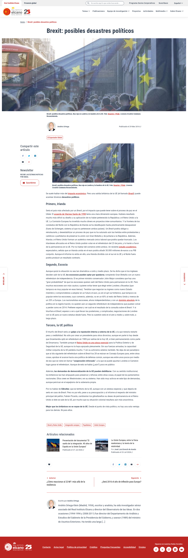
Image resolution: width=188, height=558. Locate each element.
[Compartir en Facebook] (22, 156)
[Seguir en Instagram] (168, 550)
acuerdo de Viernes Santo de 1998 (70, 214)
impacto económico (77, 193)
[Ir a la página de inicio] (19, 10)
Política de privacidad (77, 547)
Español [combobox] (177, 3)
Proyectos (136, 11)
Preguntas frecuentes (110, 547)
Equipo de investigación (117, 11)
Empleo (142, 547)
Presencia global (30, 3)
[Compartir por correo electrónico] (22, 162)
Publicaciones (99, 11)
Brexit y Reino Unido (55, 425)
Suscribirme (31, 183)
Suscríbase (163, 3)
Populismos (87, 425)
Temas (85, 11)
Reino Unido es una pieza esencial (92, 343)
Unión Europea (99, 425)
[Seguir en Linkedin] (175, 550)
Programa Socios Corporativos (142, 3)
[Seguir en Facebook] (156, 550)
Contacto (46, 547)
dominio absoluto (127, 300)
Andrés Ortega (63, 127)
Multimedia (160, 11)
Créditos (93, 547)
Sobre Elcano (175, 11)
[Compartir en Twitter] (29, 156)
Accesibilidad (129, 547)
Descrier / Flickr (114, 114)
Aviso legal (59, 547)
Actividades (148, 11)
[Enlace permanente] (29, 162)
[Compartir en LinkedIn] (35, 156)
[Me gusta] (49, 464)
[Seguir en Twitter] (162, 550)
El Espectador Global (55, 138)
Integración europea (72, 425)
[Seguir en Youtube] (181, 550)
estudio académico (127, 247)
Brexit (131, 193)
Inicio (22, 22)
